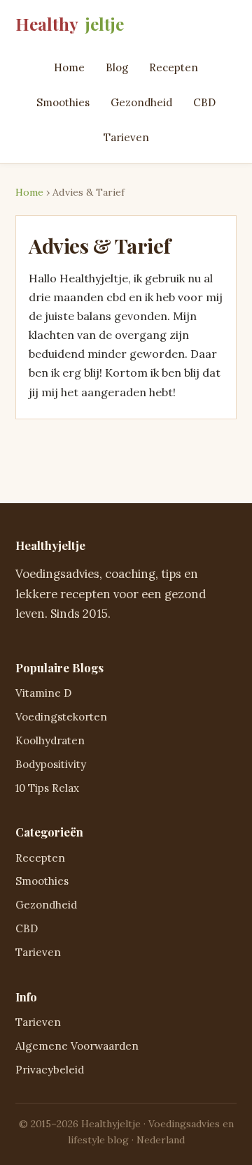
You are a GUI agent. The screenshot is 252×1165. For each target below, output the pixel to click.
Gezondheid (141, 102)
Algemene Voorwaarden (77, 1045)
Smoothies (63, 102)
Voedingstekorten (61, 716)
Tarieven (126, 137)
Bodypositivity (50, 764)
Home (69, 67)
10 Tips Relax (47, 788)
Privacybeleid (49, 1069)
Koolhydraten (50, 740)
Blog (117, 67)
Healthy (69, 24)
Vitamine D (43, 693)
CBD (204, 102)
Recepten (173, 67)
